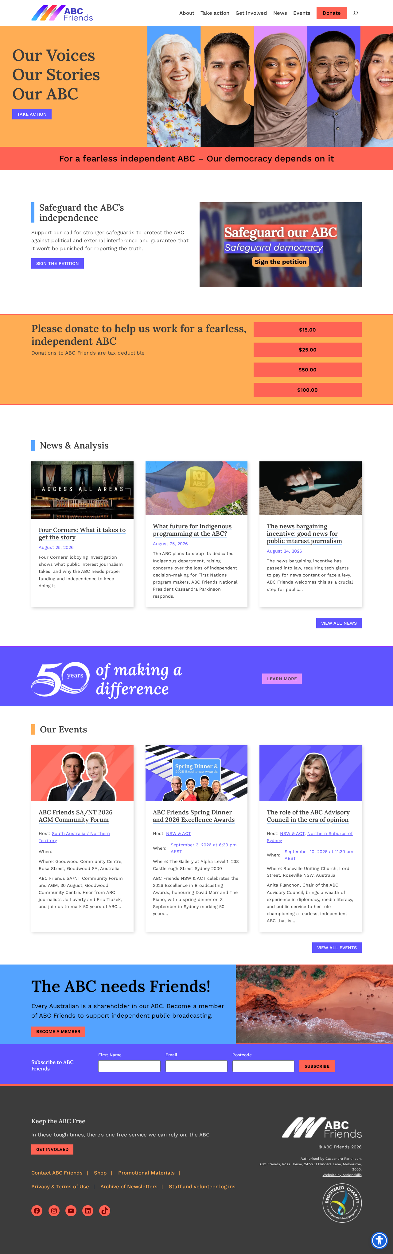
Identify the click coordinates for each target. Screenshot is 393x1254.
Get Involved (52, 1149)
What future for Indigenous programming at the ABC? (192, 529)
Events (301, 13)
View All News (339, 623)
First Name (110, 1054)
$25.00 (308, 350)
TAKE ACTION (32, 114)
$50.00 (307, 370)
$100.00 (307, 390)
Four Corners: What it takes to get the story (82, 533)
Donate (332, 13)
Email (171, 1054)
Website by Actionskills (342, 1175)
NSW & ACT (178, 833)
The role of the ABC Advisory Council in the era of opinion (308, 815)
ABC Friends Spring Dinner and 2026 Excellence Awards (194, 815)
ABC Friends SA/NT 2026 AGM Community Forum (76, 815)
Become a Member (58, 1031)
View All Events (337, 947)
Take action (214, 13)
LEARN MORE (282, 678)
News (280, 13)
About (186, 13)
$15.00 (307, 330)
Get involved (251, 13)
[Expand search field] (355, 12)
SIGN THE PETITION (57, 263)
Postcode (242, 1054)
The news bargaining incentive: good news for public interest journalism (304, 533)
